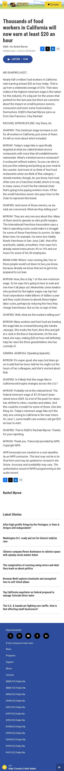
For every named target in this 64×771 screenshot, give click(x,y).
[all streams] (60, 767)
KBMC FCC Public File (15, 688)
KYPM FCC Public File (15, 727)
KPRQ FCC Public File (15, 694)
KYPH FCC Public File (15, 720)
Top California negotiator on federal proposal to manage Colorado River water (28, 594)
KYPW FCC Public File (15, 740)
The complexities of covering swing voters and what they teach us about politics (31, 567)
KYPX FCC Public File (15, 746)
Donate (54, 4)
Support (10, 662)
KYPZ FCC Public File (15, 752)
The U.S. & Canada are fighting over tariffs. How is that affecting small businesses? (30, 607)
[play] (4, 767)
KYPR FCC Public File (15, 733)
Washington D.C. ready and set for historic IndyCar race (30, 539)
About (9, 668)
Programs (10, 656)
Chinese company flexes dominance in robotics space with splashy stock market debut (31, 553)
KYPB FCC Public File (15, 701)
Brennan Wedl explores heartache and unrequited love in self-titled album (29, 580)
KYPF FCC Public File (15, 714)
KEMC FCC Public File (15, 681)
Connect (10, 675)
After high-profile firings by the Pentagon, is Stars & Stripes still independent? (31, 526)
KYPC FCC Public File (15, 707)
